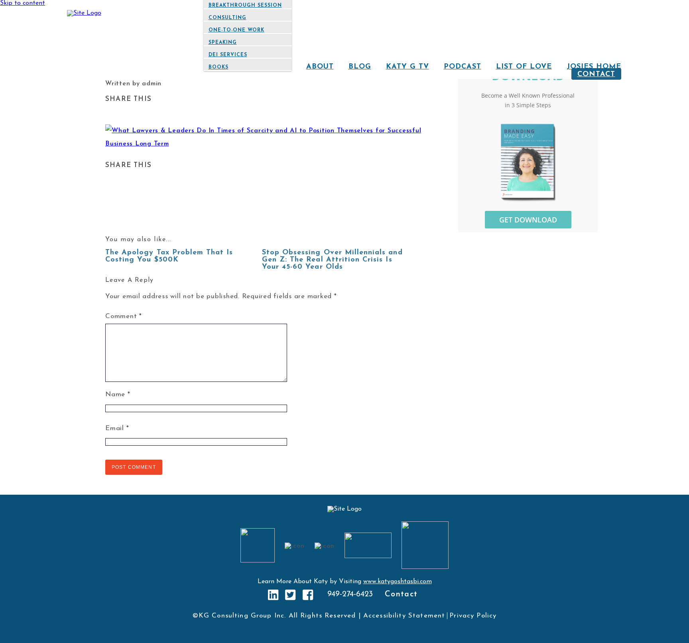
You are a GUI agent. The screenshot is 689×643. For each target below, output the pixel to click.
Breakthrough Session (245, 5)
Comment (123, 316)
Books (218, 67)
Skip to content (22, 3)
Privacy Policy (472, 615)
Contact (596, 74)
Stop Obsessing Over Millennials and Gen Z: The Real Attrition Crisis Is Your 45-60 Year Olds (332, 260)
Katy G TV (407, 67)
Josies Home (594, 67)
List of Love (524, 67)
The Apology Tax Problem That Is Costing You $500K (169, 256)
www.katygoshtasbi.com (397, 581)
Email (117, 428)
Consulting (227, 18)
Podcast (462, 67)
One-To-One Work (236, 30)
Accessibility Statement (404, 615)
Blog (359, 67)
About (320, 67)
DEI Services (228, 55)
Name (117, 394)
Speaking (223, 42)
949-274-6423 (350, 594)
